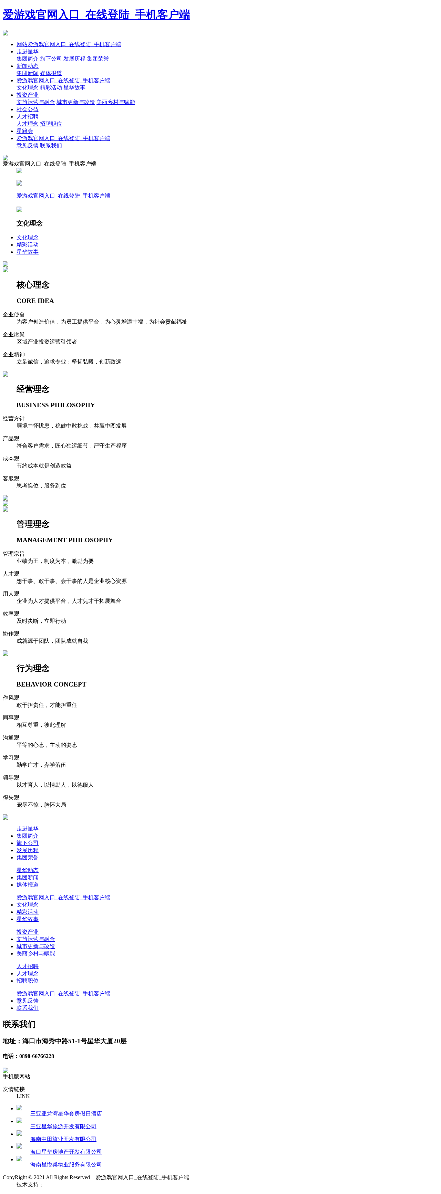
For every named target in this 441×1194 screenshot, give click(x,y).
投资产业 (28, 95)
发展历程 (74, 59)
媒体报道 (51, 73)
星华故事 (74, 88)
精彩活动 (51, 88)
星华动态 (28, 870)
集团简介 (28, 59)
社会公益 (28, 109)
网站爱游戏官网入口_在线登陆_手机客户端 (69, 44)
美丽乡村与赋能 (115, 102)
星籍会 (25, 131)
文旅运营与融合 (36, 102)
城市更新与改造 (76, 102)
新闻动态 (28, 66)
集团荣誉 (98, 59)
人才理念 (28, 124)
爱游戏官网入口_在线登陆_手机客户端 (96, 14)
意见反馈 (28, 145)
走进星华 (28, 51)
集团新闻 (28, 73)
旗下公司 (51, 59)
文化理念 (28, 88)
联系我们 (51, 145)
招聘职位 (51, 124)
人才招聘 (28, 116)
